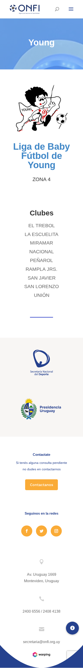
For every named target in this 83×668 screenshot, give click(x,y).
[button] (72, 628)
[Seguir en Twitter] (41, 531)
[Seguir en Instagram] (56, 531)
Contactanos (41, 485)
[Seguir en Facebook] (26, 531)
